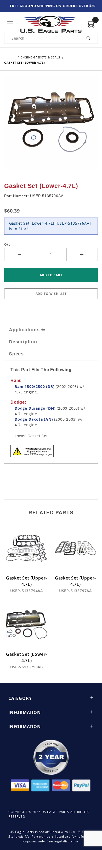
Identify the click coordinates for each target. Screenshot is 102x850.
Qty (7, 244)
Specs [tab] (16, 353)
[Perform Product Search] (89, 38)
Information (24, 712)
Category (20, 698)
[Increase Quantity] (82, 254)
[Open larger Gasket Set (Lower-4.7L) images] (51, 125)
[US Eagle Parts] (50, 23)
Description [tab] (23, 341)
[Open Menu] (10, 24)
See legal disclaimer (63, 841)
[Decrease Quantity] (19, 254)
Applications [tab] (24, 329)
